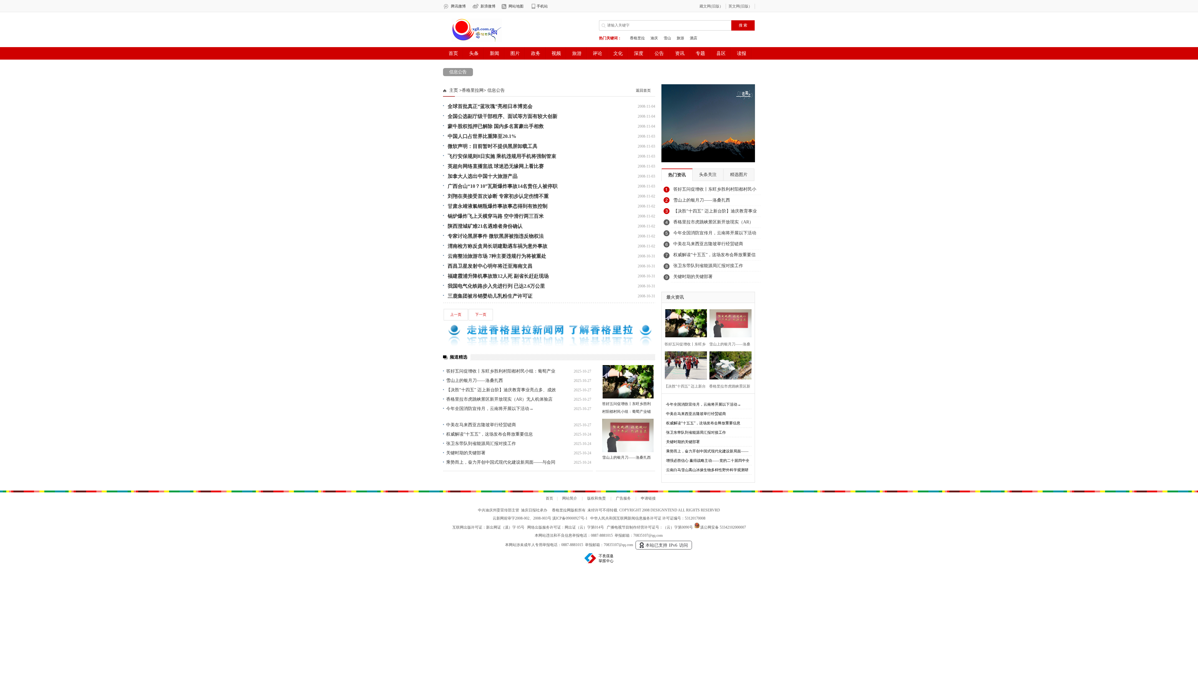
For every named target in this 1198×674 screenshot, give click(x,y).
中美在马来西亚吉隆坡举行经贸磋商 (481, 424)
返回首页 (643, 90)
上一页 (455, 314)
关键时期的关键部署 (465, 453)
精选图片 (739, 174)
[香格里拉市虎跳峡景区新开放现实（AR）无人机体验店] (728, 364)
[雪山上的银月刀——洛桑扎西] (628, 435)
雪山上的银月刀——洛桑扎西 (474, 380)
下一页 (480, 314)
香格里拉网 (473, 90)
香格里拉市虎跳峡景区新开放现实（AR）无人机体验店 (499, 399)
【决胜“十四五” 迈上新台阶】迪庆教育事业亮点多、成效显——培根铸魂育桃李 (715, 213)
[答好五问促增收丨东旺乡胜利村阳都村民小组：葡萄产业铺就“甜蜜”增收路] (628, 381)
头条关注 (708, 174)
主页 (453, 90)
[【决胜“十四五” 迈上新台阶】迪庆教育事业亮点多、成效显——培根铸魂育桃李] (684, 364)
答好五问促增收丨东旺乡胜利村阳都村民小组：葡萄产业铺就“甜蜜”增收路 (626, 412)
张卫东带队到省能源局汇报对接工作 (481, 443)
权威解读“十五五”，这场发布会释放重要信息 (489, 434)
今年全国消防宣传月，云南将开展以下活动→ (489, 408)
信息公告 (458, 72)
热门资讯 (677, 175)
